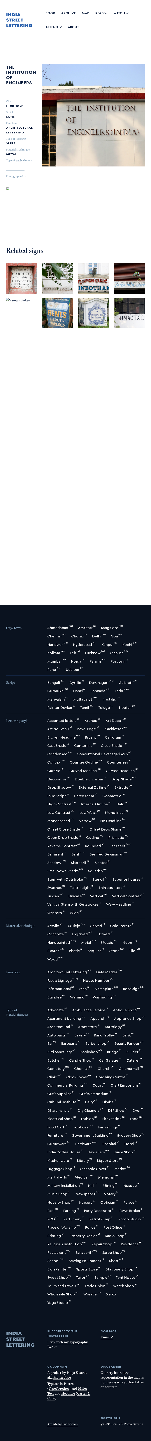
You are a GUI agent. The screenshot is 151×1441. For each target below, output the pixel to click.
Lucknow (14, 105)
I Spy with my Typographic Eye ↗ (67, 1344)
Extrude (50, 308)
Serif (10, 142)
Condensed (89, 319)
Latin (11, 116)
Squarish (51, 324)
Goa (12, 557)
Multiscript (53, 297)
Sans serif (52, 319)
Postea (69, 1383)
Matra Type (62, 1377)
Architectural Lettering (19, 129)
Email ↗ (107, 1336)
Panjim (95, 302)
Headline (68, 1393)
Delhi (12, 278)
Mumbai (50, 278)
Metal (11, 153)
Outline (50, 314)
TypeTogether (59, 1388)
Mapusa (23, 557)
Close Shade (53, 303)
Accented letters (93, 314)
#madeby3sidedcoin (62, 1423)
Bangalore (88, 278)
